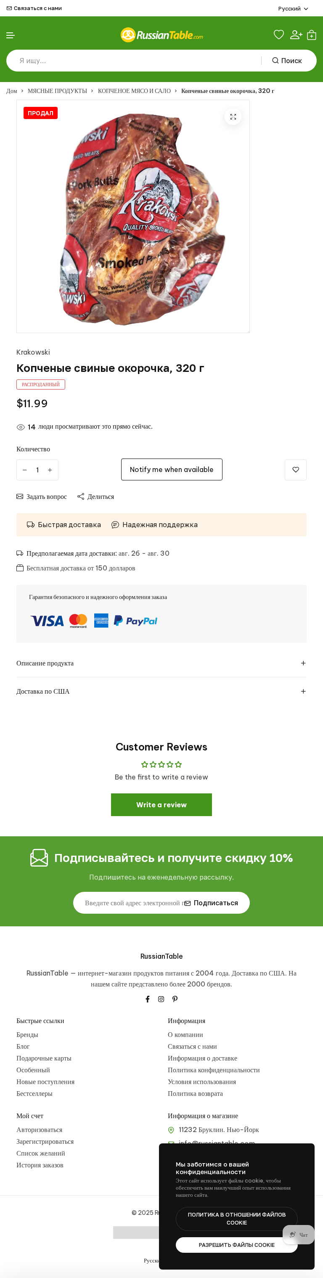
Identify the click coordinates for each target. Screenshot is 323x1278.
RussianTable (161, 956)
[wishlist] (280, 35)
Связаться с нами (38, 8)
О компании (185, 1034)
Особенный (33, 1070)
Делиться (100, 496)
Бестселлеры (34, 1093)
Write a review (161, 805)
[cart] (312, 35)
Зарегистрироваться (45, 1141)
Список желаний (40, 1153)
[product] (233, 116)
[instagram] (161, 998)
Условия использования (202, 1081)
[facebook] (148, 998)
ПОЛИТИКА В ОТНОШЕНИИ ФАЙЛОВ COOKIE (237, 1218)
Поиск (291, 60)
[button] (11, 35)
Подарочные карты (43, 1058)
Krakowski (33, 352)
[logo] (161, 34)
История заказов (40, 1165)
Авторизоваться (39, 1129)
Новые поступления (45, 1081)
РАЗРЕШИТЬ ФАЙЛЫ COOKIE (237, 1244)
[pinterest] (174, 998)
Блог (23, 1046)
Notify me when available (172, 469)
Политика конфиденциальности (214, 1070)
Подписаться (216, 903)
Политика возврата (195, 1093)
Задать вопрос (46, 496)
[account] (296, 35)
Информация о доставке (202, 1058)
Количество (33, 449)
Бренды (27, 1034)
